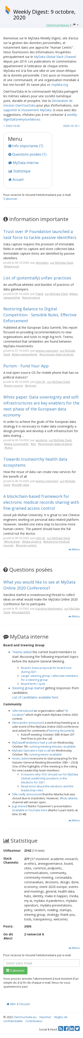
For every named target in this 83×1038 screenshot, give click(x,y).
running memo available (45, 754)
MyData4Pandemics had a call (32, 742)
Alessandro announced (28, 723)
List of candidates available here (35, 697)
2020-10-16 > (71, 126)
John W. (41, 382)
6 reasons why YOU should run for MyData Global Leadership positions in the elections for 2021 (49, 778)
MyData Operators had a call (31, 750)
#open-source (13, 385)
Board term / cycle (33, 684)
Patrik (39, 294)
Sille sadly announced (27, 794)
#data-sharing (31, 542)
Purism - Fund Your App (26, 365)
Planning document (60, 731)
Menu (75, 549)
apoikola (41, 440)
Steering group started (28, 688)
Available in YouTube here (29, 810)
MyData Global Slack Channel (55, 57)
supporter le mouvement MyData (27, 110)
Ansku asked (21, 758)
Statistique (21, 171)
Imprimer (45, 1017)
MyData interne (25, 162)
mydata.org (60, 84)
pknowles (42, 263)
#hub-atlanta (68, 798)
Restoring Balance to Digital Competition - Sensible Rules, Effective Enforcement (40, 314)
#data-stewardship (24, 354)
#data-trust (11, 266)
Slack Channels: (11, 860)
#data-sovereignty (16, 444)
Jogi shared (19, 806)
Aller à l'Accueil (19, 1004)
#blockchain (12, 542)
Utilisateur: (12, 850)
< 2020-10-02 (11, 126)
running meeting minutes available (52, 746)
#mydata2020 (21, 612)
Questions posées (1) (28, 154)
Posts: (8, 926)
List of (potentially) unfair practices (37, 277)
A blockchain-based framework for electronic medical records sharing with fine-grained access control (41, 502)
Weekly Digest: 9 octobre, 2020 (44, 14)
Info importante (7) (27, 145)
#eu (33, 444)
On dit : (8, 936)
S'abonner (10, 199)
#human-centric (26, 545)
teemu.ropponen (47, 351)
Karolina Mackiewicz (49, 609)
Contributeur (33, 1021)
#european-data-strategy (56, 354)
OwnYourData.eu (25, 1017)
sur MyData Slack (61, 263)
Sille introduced (22, 711)
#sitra (8, 448)
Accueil (17, 179)
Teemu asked (22, 652)
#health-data (20, 485)
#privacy (31, 385)
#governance (31, 298)
